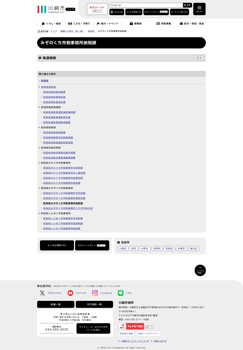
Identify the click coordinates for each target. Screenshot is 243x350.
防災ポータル (97, 9)
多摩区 (181, 248)
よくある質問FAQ (57, 245)
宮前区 (169, 248)
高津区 (157, 248)
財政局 (91, 31)
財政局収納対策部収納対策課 (59, 153)
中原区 (145, 248)
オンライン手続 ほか (179, 12)
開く (201, 58)
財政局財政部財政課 (54, 97)
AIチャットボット (156, 11)
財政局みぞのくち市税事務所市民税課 (64, 193)
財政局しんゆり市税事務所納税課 (61, 228)
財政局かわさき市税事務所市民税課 (63, 168)
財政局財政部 (48, 87)
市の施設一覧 (94, 304)
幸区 (133, 248)
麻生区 (193, 248)
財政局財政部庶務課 (54, 92)
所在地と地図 (126, 333)
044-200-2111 (133, 319)
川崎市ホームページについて (135, 341)
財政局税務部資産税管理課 (58, 143)
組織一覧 (56, 304)
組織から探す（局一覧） (72, 31)
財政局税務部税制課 (54, 132)
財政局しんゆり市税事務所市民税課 (63, 218)
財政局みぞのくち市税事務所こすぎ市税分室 (68, 208)
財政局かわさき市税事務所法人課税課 (64, 173)
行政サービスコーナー (148, 333)
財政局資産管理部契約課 (57, 117)
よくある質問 (133, 12)
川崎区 (123, 248)
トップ (53, 31)
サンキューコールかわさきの (93, 328)
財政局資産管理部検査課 (57, 122)
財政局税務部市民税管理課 (58, 137)
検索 (189, 5)
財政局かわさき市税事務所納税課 (61, 183)
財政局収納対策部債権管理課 (59, 158)
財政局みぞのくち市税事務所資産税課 (64, 198)
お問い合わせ (160, 341)
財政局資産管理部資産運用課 (59, 112)
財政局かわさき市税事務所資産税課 (63, 178)
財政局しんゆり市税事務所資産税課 (63, 223)
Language (118, 12)
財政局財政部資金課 (54, 102)
